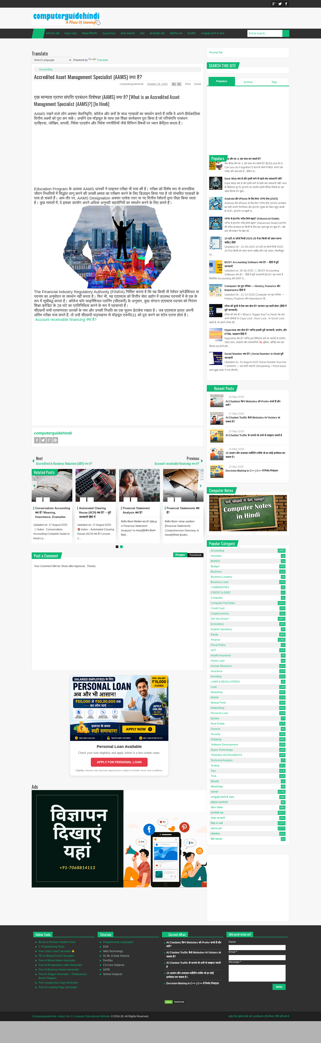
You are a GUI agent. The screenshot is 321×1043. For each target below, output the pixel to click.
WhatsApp (217, 786)
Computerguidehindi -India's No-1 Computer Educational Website (71, 1016)
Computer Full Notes (223, 603)
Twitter (280, 4)
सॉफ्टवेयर (215, 833)
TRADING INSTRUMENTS (226, 755)
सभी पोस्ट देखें (52, 33)
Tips (213, 770)
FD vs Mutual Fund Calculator (56, 955)
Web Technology (113, 951)
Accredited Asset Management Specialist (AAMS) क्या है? (88, 77)
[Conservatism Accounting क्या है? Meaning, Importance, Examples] (52, 485)
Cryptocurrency (220, 613)
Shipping (216, 739)
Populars (221, 81)
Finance (215, 639)
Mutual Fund (218, 702)
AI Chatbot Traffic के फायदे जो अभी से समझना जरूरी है (254, 435)
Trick (213, 776)
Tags (274, 82)
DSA (106, 946)
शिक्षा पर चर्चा (217, 823)
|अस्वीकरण (258, 1016)
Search (285, 33)
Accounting (45, 69)
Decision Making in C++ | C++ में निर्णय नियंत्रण (252, 470)
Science (215, 728)
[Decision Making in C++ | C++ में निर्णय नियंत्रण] (216, 471)
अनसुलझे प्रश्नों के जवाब (212, 33)
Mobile (215, 697)
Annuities (216, 555)
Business (216, 571)
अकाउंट (214, 791)
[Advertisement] (117, 156)
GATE (106, 969)
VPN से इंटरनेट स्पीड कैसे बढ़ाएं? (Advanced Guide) (251, 218)
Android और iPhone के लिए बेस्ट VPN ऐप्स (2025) (251, 198)
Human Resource (221, 666)
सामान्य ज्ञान (216, 828)
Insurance (217, 671)
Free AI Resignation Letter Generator (60, 965)
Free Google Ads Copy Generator (58, 982)
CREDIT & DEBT (221, 592)
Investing (216, 676)
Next (201, 485)
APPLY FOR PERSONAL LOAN (119, 762)
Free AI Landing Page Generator (58, 987)
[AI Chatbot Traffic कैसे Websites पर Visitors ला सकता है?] (216, 418)
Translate (102, 60)
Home (38, 33)
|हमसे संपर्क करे (245, 1016)
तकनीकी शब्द (217, 812)
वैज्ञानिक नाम (176, 33)
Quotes (215, 718)
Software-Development (224, 744)
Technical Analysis (222, 760)
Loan (214, 686)
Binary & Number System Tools (57, 942)
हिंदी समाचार (216, 839)
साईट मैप (232, 1016)
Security (215, 734)
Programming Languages (118, 942)
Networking (217, 707)
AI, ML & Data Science (116, 955)
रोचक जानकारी (128, 33)
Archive (248, 82)
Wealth (215, 781)
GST (213, 650)
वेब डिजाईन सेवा (157, 33)
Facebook (286, 4)
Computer (217, 597)
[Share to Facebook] (56, 489)
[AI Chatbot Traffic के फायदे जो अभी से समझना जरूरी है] (216, 436)
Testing (215, 765)
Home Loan (218, 660)
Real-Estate (218, 723)
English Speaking (221, 629)
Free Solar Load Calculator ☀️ (57, 951)
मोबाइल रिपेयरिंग (89, 33)
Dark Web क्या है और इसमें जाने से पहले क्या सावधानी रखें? (253, 178)
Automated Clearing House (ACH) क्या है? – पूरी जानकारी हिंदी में (95, 513)
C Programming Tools (51, 946)
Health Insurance (221, 655)
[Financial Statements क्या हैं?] (183, 485)
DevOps (108, 960)
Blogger (180, 554)
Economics (217, 624)
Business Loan (219, 582)
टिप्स (142, 33)
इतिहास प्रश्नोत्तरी (219, 802)
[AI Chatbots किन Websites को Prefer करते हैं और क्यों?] (216, 400)
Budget (215, 566)
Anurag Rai (216, 52)
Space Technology (222, 749)
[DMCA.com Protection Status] (175, 1003)
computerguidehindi (132, 84)
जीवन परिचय (217, 807)
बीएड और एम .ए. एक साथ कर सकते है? (242, 158)
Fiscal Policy (218, 645)
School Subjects (112, 974)
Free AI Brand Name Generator (57, 960)
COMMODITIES (220, 587)
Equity (214, 634)
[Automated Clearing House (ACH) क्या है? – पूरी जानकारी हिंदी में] (96, 485)
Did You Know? (220, 618)
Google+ (274, 4)
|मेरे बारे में (284, 1016)
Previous (34, 485)
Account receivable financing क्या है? (66, 319)
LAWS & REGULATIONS (225, 681)
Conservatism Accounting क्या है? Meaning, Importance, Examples (52, 513)
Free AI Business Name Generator (59, 969)
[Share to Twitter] (61, 489)
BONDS (215, 561)
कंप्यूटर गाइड (70, 33)
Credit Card (217, 608)
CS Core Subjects (113, 965)
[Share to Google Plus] (67, 489)
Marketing (217, 692)
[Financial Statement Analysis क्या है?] (139, 485)
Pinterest (55, 440)
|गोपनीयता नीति (271, 1016)
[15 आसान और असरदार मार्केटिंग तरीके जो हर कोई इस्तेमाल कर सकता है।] (216, 453)
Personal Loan (219, 713)
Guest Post (108, 33)
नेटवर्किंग (191, 33)
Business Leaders (221, 576)
